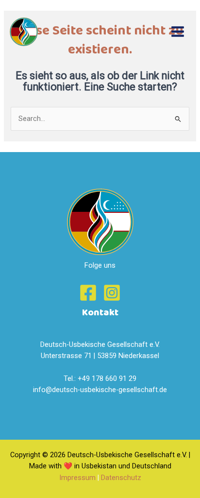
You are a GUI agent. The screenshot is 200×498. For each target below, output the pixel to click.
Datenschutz (121, 477)
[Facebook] (88, 293)
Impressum (77, 477)
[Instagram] (112, 293)
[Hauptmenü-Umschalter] (177, 32)
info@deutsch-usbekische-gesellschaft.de (100, 389)
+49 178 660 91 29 (107, 378)
